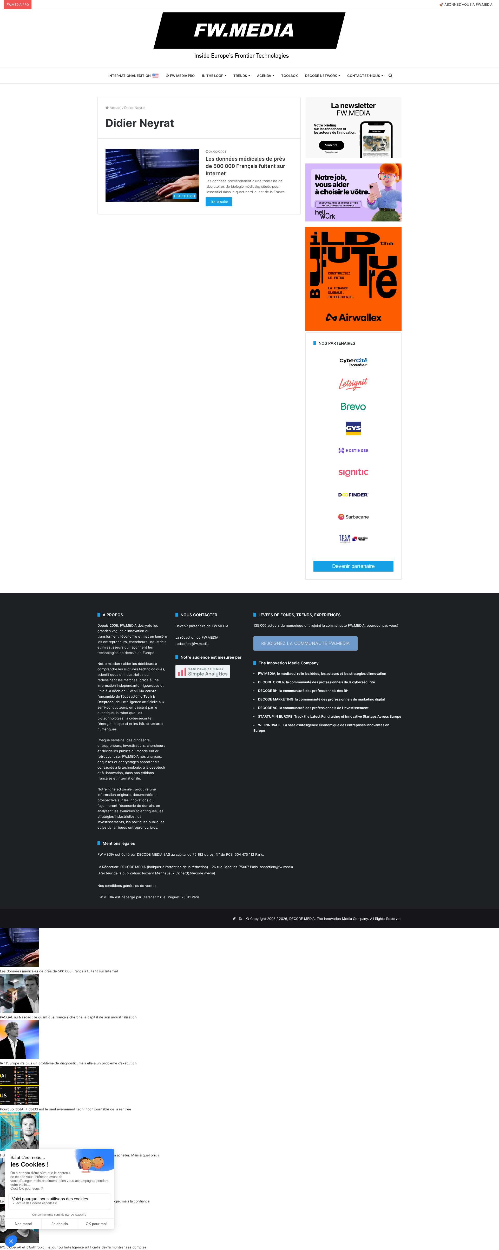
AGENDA (264, 76)
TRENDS (240, 76)
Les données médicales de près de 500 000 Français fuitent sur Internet (245, 166)
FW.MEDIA (128, 625)
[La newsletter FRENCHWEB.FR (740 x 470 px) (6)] (353, 157)
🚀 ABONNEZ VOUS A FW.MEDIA (466, 4)
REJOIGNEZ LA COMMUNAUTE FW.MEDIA (305, 643)
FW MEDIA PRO (182, 76)
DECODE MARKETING (275, 699)
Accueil (115, 108)
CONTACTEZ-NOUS (363, 76)
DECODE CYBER (271, 682)
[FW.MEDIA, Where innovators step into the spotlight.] (249, 38)
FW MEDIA (266, 673)
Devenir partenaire (353, 566)
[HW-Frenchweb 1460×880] (353, 220)
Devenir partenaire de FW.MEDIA (201, 626)
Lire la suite (218, 202)
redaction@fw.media (191, 644)
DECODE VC (268, 708)
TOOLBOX (289, 76)
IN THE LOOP (212, 76)
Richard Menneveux (158, 873)
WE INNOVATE (269, 725)
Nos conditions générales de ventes (126, 885)
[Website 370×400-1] (353, 330)
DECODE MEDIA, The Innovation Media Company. (329, 919)
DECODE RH (268, 691)
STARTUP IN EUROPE (275, 716)
